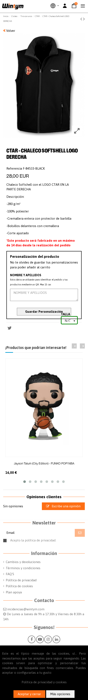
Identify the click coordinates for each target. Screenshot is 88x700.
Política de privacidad (21, 580)
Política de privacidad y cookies (44, 682)
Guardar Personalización (44, 311)
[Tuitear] (9, 327)
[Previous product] (81, 19)
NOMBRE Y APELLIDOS (25, 275)
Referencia (14, 168)
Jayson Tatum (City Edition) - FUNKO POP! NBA (44, 463)
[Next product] (84, 19)
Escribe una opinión (66, 506)
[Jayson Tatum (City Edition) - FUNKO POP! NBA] (44, 407)
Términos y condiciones (23, 568)
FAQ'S (10, 574)
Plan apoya (14, 592)
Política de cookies (19, 586)
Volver (10, 30)
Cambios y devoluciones (23, 562)
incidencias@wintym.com (25, 609)
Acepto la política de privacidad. (46, 542)
